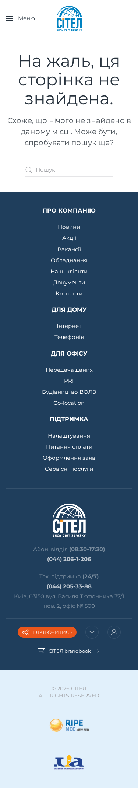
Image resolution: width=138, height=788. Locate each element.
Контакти (69, 293)
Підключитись (50, 632)
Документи (69, 282)
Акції (69, 237)
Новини (69, 226)
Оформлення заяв (69, 457)
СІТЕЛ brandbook (70, 651)
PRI (69, 380)
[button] (20, 18)
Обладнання (69, 260)
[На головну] (69, 18)
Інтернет (69, 325)
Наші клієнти (69, 271)
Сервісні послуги (69, 468)
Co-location (69, 402)
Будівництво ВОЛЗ (69, 391)
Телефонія (69, 336)
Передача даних (69, 369)
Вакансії (69, 249)
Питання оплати (69, 446)
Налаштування (69, 435)
